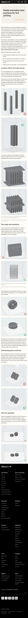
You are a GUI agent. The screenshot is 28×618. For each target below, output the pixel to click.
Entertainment (18, 542)
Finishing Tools (18, 481)
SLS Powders (4, 505)
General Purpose (5, 507)
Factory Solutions (5, 529)
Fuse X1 (3, 485)
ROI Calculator (4, 564)
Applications (4, 556)
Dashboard (17, 505)
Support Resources (5, 576)
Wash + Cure (18, 474)
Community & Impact (20, 564)
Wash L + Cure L (18, 477)
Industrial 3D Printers (6, 492)
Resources (3, 560)
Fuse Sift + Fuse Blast (20, 479)
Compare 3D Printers (6, 494)
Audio (16, 546)
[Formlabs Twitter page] (6, 598)
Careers (16, 558)
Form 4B (3, 477)
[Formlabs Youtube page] (13, 598)
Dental (2, 511)
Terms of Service (11, 611)
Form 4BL (3, 481)
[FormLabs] (6, 2)
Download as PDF (19, 19)
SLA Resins (3, 503)
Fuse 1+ (3, 487)
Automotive (17, 531)
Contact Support (5, 578)
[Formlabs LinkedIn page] (16, 598)
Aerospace (17, 534)
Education (17, 540)
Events (3, 562)
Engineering (4, 509)
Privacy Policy (4, 611)
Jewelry (16, 544)
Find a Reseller (18, 580)
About (16, 556)
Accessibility (4, 580)
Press (16, 560)
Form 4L (3, 479)
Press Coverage (18, 562)
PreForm (17, 503)
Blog (2, 558)
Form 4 (3, 474)
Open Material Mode (5, 518)
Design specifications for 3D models (9, 49)
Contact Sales (18, 578)
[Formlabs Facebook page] (2, 598)
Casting (3, 516)
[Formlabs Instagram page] (9, 598)
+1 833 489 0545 (19, 576)
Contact (17, 566)
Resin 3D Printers (5, 489)
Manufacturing (18, 529)
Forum (2, 566)
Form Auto (3, 483)
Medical (3, 514)
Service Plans (4, 527)
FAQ (9, 613)
